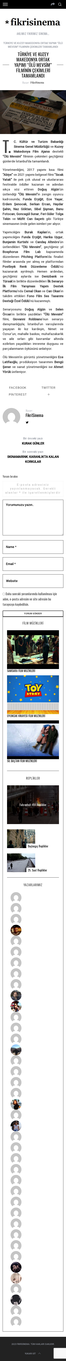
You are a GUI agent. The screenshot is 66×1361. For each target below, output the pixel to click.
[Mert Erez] (33, 1300)
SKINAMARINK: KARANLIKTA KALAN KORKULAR (33, 456)
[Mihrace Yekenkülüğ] (33, 1310)
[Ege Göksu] (33, 1147)
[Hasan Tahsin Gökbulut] (33, 1256)
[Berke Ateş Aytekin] (33, 1115)
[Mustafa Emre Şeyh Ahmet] (33, 1082)
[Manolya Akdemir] (33, 1289)
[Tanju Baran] (33, 919)
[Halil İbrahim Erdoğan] (33, 908)
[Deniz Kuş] (33, 930)
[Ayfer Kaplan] (33, 1006)
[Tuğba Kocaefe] (33, 973)
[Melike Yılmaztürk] (33, 1202)
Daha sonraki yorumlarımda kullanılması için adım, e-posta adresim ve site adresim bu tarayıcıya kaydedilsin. (30, 599)
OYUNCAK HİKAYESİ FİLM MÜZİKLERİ (26, 716)
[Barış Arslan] (33, 995)
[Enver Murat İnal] (33, 1169)
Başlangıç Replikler (38, 846)
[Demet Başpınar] (33, 1039)
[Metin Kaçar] (33, 941)
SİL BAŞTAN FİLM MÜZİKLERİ (22, 761)
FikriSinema (37, 82)
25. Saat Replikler (37, 870)
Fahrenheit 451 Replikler (33, 804)
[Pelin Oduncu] (33, 1104)
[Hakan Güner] (33, 1136)
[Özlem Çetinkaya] (33, 952)
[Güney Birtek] (33, 1267)
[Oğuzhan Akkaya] (33, 1180)
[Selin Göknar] (33, 1126)
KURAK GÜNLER (33, 441)
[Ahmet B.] (33, 897)
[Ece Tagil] (33, 1234)
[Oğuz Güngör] (33, 1321)
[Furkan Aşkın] (33, 1071)
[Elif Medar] (33, 1278)
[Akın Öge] (33, 1028)
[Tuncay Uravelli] (33, 1049)
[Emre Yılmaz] (33, 1060)
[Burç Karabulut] (33, 984)
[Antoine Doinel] (33, 1017)
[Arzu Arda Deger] (33, 962)
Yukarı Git (30, 1353)
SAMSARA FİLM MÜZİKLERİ (21, 671)
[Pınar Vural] (33, 1213)
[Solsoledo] (33, 1191)
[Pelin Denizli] (33, 1223)
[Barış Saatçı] (33, 1245)
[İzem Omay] (33, 1158)
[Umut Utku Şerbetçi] (33, 1093)
